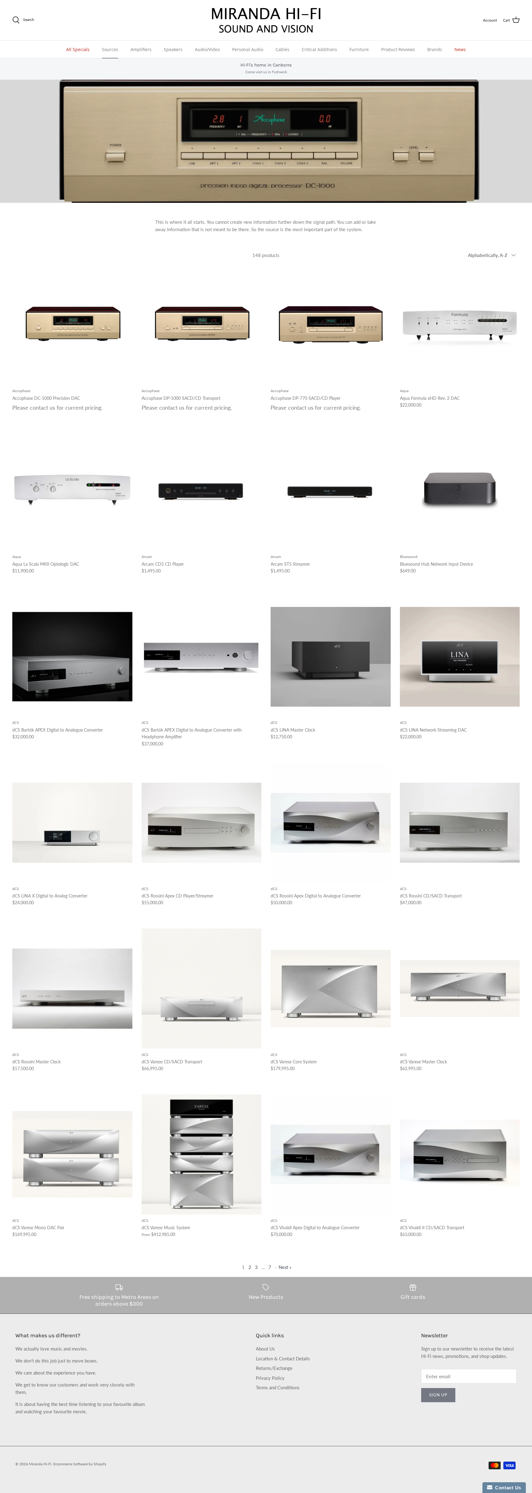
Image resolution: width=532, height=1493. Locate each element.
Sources (110, 49)
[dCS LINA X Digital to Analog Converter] (72, 823)
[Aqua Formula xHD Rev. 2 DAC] (460, 325)
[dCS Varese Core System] (331, 989)
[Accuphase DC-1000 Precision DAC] (72, 325)
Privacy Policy (270, 1378)
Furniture (359, 49)
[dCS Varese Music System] (202, 1154)
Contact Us (506, 1487)
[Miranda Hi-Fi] (266, 20)
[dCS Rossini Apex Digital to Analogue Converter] (331, 823)
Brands (434, 49)
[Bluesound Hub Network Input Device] (460, 491)
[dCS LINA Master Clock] (331, 657)
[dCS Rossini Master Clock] (72, 989)
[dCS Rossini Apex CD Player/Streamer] (202, 823)
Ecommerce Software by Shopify (79, 1464)
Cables (282, 49)
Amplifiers (141, 49)
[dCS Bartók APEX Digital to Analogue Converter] (72, 657)
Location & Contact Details (283, 1358)
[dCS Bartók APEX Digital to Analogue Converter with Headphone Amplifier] (202, 657)
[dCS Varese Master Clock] (460, 989)
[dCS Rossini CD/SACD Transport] (460, 823)
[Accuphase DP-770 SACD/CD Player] (331, 325)
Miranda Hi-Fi (40, 1464)
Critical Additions (319, 49)
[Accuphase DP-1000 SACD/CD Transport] (202, 325)
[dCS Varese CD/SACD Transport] (202, 989)
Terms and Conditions (278, 1387)
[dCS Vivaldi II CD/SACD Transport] (460, 1154)
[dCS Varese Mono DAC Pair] (72, 1154)
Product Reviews (398, 49)
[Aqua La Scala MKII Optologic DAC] (72, 491)
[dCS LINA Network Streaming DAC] (460, 657)
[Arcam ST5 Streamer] (331, 491)
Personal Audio (247, 49)
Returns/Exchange (274, 1368)
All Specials (78, 49)
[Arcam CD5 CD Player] (202, 491)
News (460, 49)
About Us (265, 1348)
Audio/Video (207, 49)
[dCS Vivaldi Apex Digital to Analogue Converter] (331, 1154)
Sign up (438, 1394)
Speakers (173, 49)
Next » (285, 1267)
